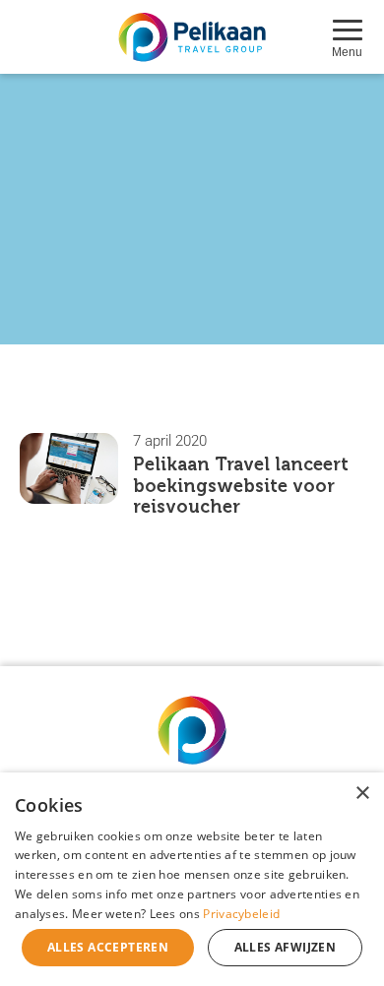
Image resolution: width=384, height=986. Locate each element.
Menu (347, 52)
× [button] (361, 793)
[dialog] (192, 879)
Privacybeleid (241, 913)
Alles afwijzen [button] (285, 947)
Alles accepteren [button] (107, 947)
